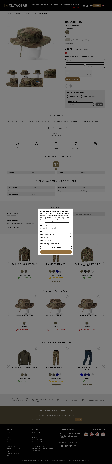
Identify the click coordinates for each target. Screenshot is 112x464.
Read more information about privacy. (57, 222)
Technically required (49, 228)
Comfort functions (48, 234)
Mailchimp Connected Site (50, 244)
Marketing (45, 237)
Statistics (45, 231)
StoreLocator (46, 241)
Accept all (56, 252)
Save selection (56, 247)
